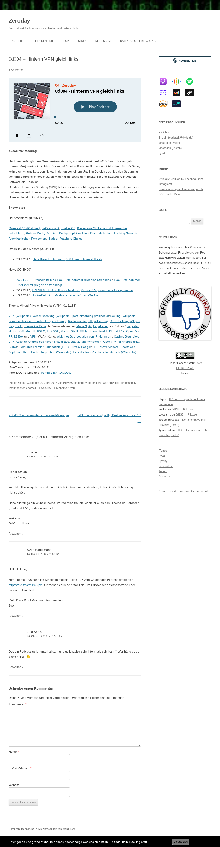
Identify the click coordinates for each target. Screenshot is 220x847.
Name (14, 751)
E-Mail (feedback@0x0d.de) (176, 137)
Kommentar (17, 704)
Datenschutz (129, 382)
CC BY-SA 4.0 (185, 368)
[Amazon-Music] (165, 92)
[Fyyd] (192, 92)
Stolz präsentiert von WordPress (56, 828)
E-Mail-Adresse (20, 768)
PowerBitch (70, 382)
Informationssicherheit (22, 388)
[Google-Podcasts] (178, 81)
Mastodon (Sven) (169, 142)
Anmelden (165, 476)
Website (14, 785)
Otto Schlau (35, 632)
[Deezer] (178, 92)
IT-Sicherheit (61, 388)
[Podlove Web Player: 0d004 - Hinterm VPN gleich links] (75, 110)
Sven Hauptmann (39, 550)
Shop (82, 41)
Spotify (163, 461)
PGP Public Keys (169, 194)
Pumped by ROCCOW (56, 372)
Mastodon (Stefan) (170, 148)
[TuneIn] (178, 103)
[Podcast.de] (165, 103)
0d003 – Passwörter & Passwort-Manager (39, 415)
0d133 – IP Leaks (183, 409)
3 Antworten (16, 69)
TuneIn (163, 471)
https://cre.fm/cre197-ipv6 (26, 585)
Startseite (16, 41)
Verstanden (181, 841)
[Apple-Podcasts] (165, 81)
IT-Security (44, 388)
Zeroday (19, 20)
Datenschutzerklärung (138, 41)
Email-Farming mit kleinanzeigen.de (181, 189)
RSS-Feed (165, 132)
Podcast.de (166, 466)
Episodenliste (44, 41)
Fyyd (162, 153)
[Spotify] (192, 81)
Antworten (15, 533)
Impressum (103, 41)
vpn (72, 388)
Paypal (194, 247)
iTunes (163, 450)
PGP (66, 41)
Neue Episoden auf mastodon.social (183, 491)
